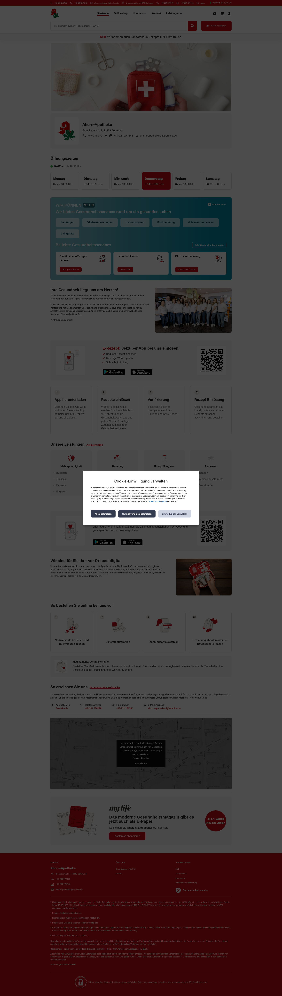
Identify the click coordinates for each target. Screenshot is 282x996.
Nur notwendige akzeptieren (137, 514)
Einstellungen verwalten (174, 514)
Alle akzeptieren (103, 514)
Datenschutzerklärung (157, 501)
